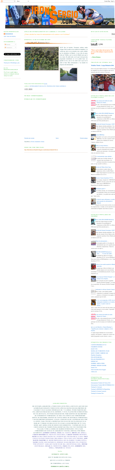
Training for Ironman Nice (97, 393)
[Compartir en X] (28, 89)
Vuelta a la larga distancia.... (102, 145)
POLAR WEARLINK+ (96, 357)
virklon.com (94, 371)
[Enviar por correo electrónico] (25, 89)
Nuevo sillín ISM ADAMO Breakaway (104, 113)
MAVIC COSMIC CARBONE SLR (99, 353)
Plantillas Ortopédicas (96, 355)
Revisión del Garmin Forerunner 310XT (105, 124)
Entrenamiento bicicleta (38, 86)
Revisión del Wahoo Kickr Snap (103, 167)
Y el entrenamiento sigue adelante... (104, 156)
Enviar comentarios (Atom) (37, 141)
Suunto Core (94, 367)
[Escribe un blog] (27, 89)
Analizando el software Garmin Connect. (105, 289)
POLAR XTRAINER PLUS (97, 359)
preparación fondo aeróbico (56, 86)
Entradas (8, 44)
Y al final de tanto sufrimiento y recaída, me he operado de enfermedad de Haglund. (105, 201)
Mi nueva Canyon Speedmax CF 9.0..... (104, 178)
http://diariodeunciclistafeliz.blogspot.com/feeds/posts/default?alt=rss (41, 150)
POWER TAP (94, 361)
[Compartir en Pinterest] (31, 89)
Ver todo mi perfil (10, 36)
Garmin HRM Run (99, 135)
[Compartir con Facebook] (30, 89)
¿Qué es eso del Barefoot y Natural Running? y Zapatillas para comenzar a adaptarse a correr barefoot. (101, 328)
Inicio (57, 138)
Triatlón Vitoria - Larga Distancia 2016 (102, 65)
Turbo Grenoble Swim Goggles (98, 369)
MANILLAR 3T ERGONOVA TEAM (100, 351)
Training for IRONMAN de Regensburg (100, 389)
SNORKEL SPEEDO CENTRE (98, 365)
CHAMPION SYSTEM (96, 347)
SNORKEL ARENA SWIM (97, 363)
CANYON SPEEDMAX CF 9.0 (98, 345)
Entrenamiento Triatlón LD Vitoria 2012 (100, 383)
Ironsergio (9, 34)
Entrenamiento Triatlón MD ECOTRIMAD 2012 (102, 385)
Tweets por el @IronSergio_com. (12, 63)
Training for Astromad (96, 387)
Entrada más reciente (29, 138)
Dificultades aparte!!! (100, 188)
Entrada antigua (84, 138)
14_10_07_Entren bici (38, 42)
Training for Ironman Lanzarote (98, 391)
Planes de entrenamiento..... (102, 241)
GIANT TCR (94, 349)
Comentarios (9, 47)
